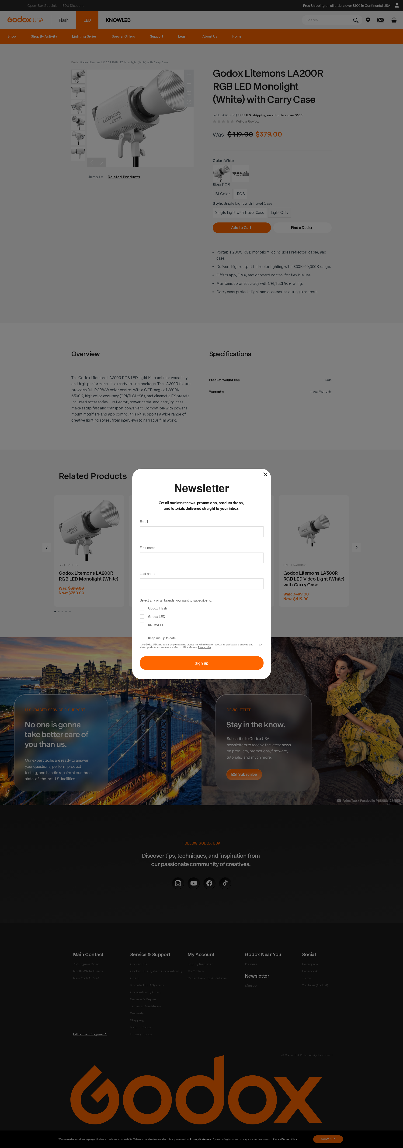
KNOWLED (156, 625)
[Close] (265, 474)
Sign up (201, 663)
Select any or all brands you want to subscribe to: (176, 600)
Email (144, 521)
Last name (147, 573)
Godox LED (156, 616)
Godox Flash (157, 608)
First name (148, 547)
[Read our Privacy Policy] (261, 645)
